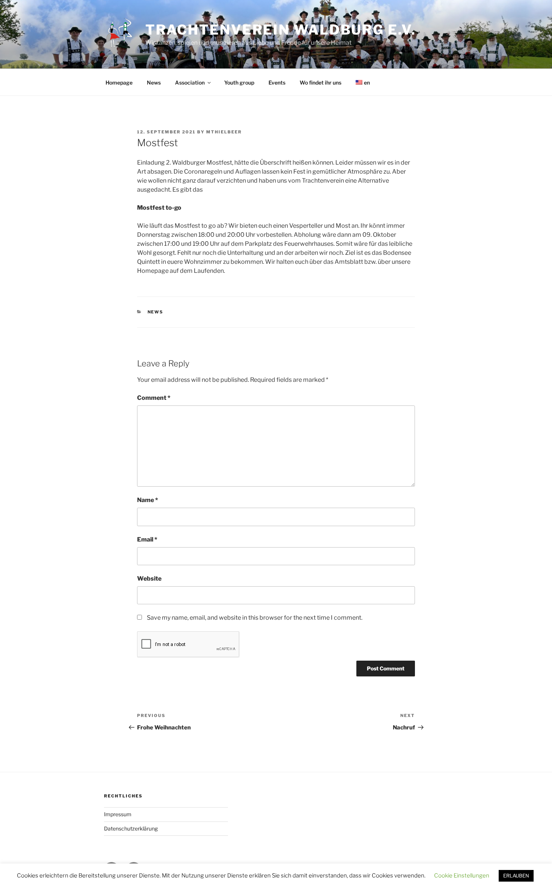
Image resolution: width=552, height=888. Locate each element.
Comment (153, 397)
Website (149, 578)
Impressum (117, 814)
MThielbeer (224, 132)
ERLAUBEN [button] (516, 876)
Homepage (119, 82)
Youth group (239, 82)
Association (190, 82)
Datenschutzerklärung (131, 828)
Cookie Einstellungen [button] (461, 875)
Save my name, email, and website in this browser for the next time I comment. (254, 617)
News (154, 82)
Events (276, 82)
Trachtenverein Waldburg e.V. (280, 29)
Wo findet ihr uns (320, 82)
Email (147, 539)
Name (147, 500)
